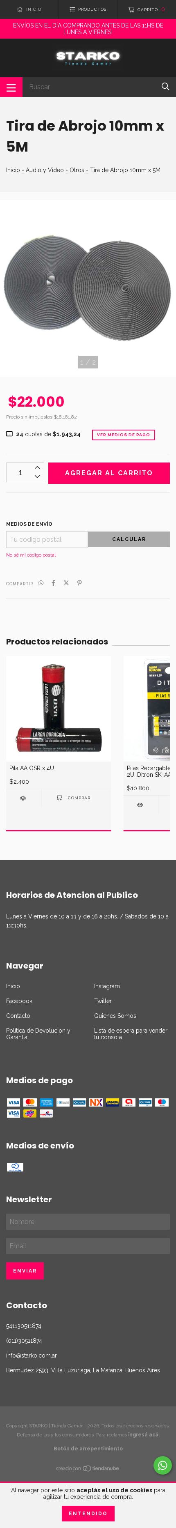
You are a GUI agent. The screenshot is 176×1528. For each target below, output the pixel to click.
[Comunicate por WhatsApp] (162, 1465)
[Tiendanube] (88, 1470)
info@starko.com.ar (31, 1355)
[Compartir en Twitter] (66, 583)
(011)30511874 (24, 1340)
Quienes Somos (115, 1016)
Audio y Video (45, 170)
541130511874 (23, 1326)
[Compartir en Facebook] (53, 583)
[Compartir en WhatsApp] (41, 583)
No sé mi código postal (31, 555)
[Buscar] (165, 86)
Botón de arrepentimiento (88, 1449)
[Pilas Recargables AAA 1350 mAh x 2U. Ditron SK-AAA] (141, 805)
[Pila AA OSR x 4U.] (23, 798)
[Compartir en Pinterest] (79, 583)
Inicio (13, 170)
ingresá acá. (144, 1435)
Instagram (107, 986)
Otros (77, 170)
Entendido (88, 1513)
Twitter (103, 1001)
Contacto (18, 1016)
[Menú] (11, 87)
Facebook (19, 1001)
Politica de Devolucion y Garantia (38, 1033)
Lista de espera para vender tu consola (130, 1033)
